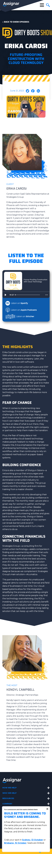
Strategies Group (11, 546)
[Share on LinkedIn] (38, 92)
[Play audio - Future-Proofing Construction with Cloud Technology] (26, 285)
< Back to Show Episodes (15, 21)
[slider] (28, 295)
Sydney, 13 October (32, 840)
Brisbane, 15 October (15, 843)
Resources (8, 798)
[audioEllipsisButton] (47, 295)
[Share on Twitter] (27, 92)
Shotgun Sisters (36, 470)
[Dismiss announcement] (47, 809)
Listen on (19, 303)
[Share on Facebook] (33, 92)
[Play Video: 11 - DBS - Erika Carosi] (26, 106)
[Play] (5, 295)
